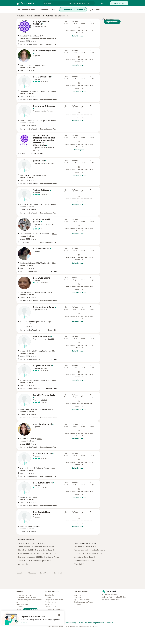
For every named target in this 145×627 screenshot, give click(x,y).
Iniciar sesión (104, 3)
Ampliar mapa (111, 22)
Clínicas (48, 597)
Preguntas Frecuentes (53, 609)
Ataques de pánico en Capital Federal (88, 553)
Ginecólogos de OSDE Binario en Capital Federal (36, 550)
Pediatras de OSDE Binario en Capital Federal (34, 560)
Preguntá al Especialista (54, 600)
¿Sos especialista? (118, 3)
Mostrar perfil (78, 150)
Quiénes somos (22, 604)
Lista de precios (79, 595)
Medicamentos (50, 602)
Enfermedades (50, 607)
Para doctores (79, 597)
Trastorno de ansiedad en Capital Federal (89, 550)
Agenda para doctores (82, 600)
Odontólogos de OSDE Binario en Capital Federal (36, 546)
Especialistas (50, 595)
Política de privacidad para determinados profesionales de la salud (29, 599)
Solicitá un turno (79, 36)
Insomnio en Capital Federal (84, 560)
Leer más (24, 622)
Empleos (26, 609)
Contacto (19, 607)
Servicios (48, 604)
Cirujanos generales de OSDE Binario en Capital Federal (38, 557)
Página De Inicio (21, 573)
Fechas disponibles (47, 10)
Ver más (44, 26)
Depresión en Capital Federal (85, 546)
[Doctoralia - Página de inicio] (28, 3)
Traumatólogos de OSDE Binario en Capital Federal (37, 553)
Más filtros (96, 10)
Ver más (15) (23, 564)
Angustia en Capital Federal (84, 557)
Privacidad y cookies (24, 595)
